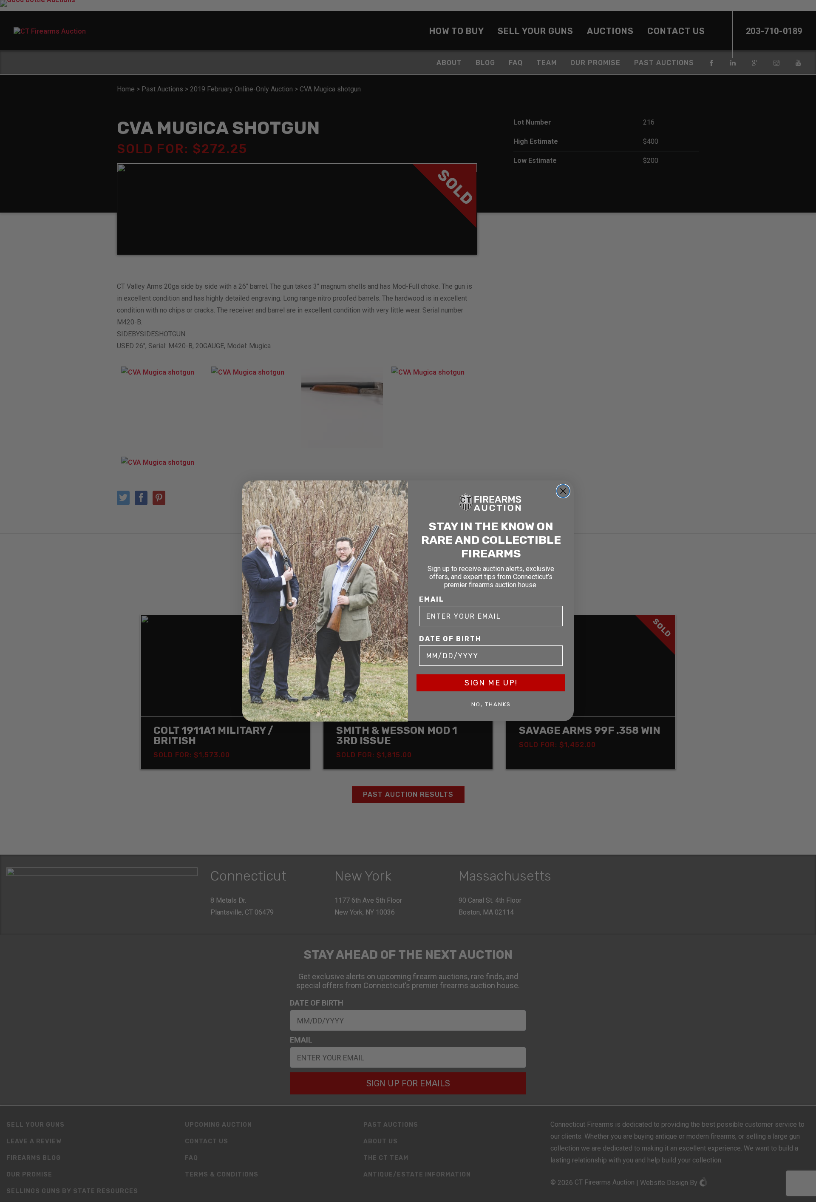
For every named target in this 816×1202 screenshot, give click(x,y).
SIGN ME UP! (491, 683)
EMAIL (431, 600)
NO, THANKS (491, 704)
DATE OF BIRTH (450, 639)
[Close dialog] (563, 491)
